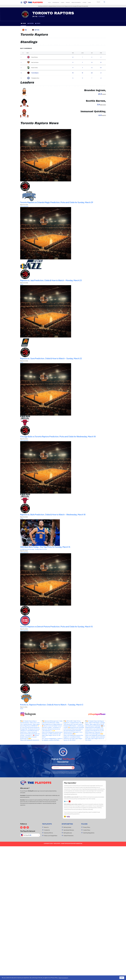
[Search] (104, 2)
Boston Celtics (34, 67)
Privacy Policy (86, 827)
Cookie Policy (86, 830)
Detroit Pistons (34, 57)
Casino (62, 2)
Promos (68, 2)
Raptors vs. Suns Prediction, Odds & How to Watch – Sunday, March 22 (51, 358)
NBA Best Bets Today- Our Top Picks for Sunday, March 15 (45, 547)
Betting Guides (67, 827)
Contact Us (47, 830)
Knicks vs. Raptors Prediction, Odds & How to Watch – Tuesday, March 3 (51, 704)
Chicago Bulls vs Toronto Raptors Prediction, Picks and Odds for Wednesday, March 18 (58, 436)
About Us (46, 827)
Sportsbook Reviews (69, 830)
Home (24, 23)
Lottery (84, 2)
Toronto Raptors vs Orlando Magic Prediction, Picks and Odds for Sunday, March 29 (56, 202)
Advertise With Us (48, 832)
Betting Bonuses (68, 832)
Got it (121, 977)
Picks (49, 2)
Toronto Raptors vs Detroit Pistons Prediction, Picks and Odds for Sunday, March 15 (56, 626)
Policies (84, 824)
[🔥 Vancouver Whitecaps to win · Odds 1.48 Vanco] (52, 730)
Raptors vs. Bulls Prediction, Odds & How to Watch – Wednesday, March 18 (52, 514)
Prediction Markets (76, 2)
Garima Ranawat (24, 206)
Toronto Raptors (34, 72)
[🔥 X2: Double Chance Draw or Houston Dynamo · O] (30, 730)
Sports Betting (67, 824)
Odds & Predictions (68, 835)
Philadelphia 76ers (35, 78)
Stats (38, 23)
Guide (89, 2)
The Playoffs (47, 824)
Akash (21, 284)
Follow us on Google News (50, 835)
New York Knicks (34, 62)
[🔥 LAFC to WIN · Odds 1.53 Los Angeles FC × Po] (74, 730)
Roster (31, 23)
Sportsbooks (56, 2)
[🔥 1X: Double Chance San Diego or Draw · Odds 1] (95, 730)
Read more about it (63, 977)
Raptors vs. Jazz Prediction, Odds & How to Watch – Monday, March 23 (51, 280)
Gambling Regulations (88, 832)
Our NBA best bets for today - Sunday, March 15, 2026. (33, 549)
